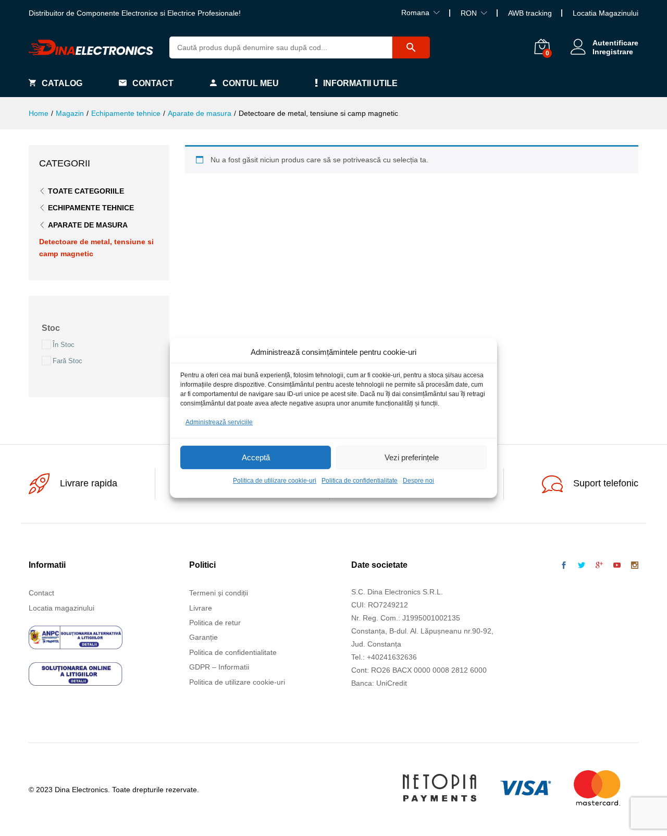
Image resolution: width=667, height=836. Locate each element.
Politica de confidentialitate (360, 481)
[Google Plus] (599, 565)
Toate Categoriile (86, 191)
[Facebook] (564, 565)
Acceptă (256, 457)
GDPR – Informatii (219, 667)
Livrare (200, 608)
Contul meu (251, 83)
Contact (153, 83)
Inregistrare (612, 51)
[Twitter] (581, 565)
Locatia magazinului (61, 608)
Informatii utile (360, 83)
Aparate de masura (88, 225)
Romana (415, 12)
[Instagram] (635, 565)
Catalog (62, 83)
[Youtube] (617, 565)
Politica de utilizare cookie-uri (274, 481)
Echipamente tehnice (91, 208)
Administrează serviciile (219, 422)
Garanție (203, 637)
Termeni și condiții (218, 593)
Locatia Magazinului (605, 13)
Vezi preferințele (412, 457)
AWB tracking (530, 13)
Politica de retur (215, 622)
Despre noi (418, 481)
